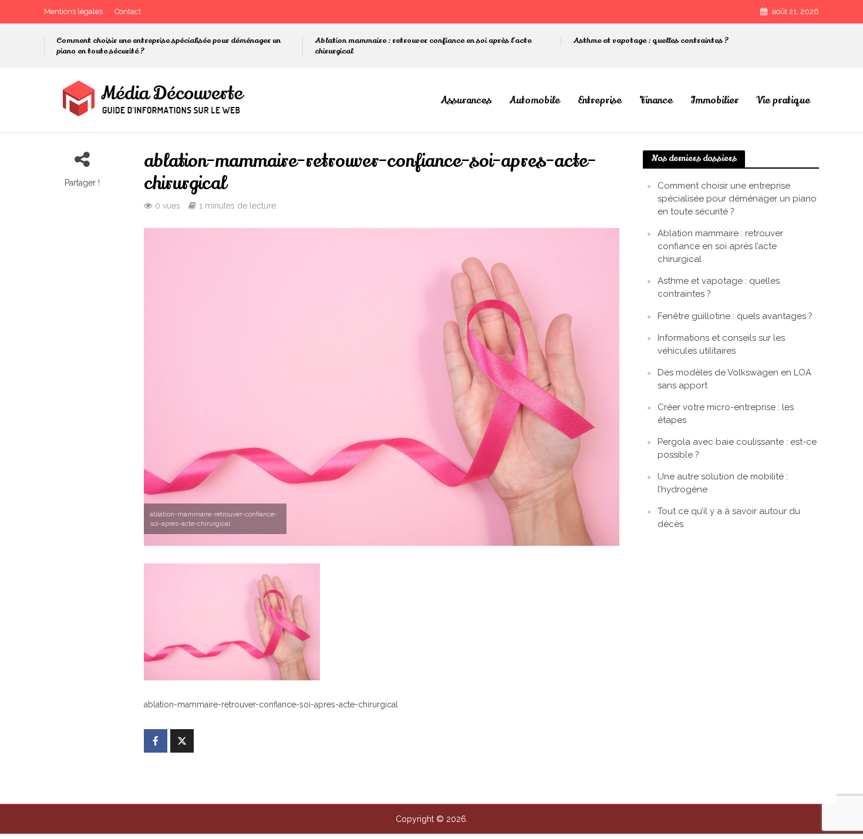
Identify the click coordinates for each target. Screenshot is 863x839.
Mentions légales (73, 11)
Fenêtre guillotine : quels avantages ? (735, 316)
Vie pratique (783, 100)
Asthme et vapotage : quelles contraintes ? (651, 40)
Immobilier (714, 100)
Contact (127, 11)
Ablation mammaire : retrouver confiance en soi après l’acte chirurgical (423, 45)
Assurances (465, 100)
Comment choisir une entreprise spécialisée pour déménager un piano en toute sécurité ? (168, 45)
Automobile (534, 100)
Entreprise (600, 100)
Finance (656, 100)
